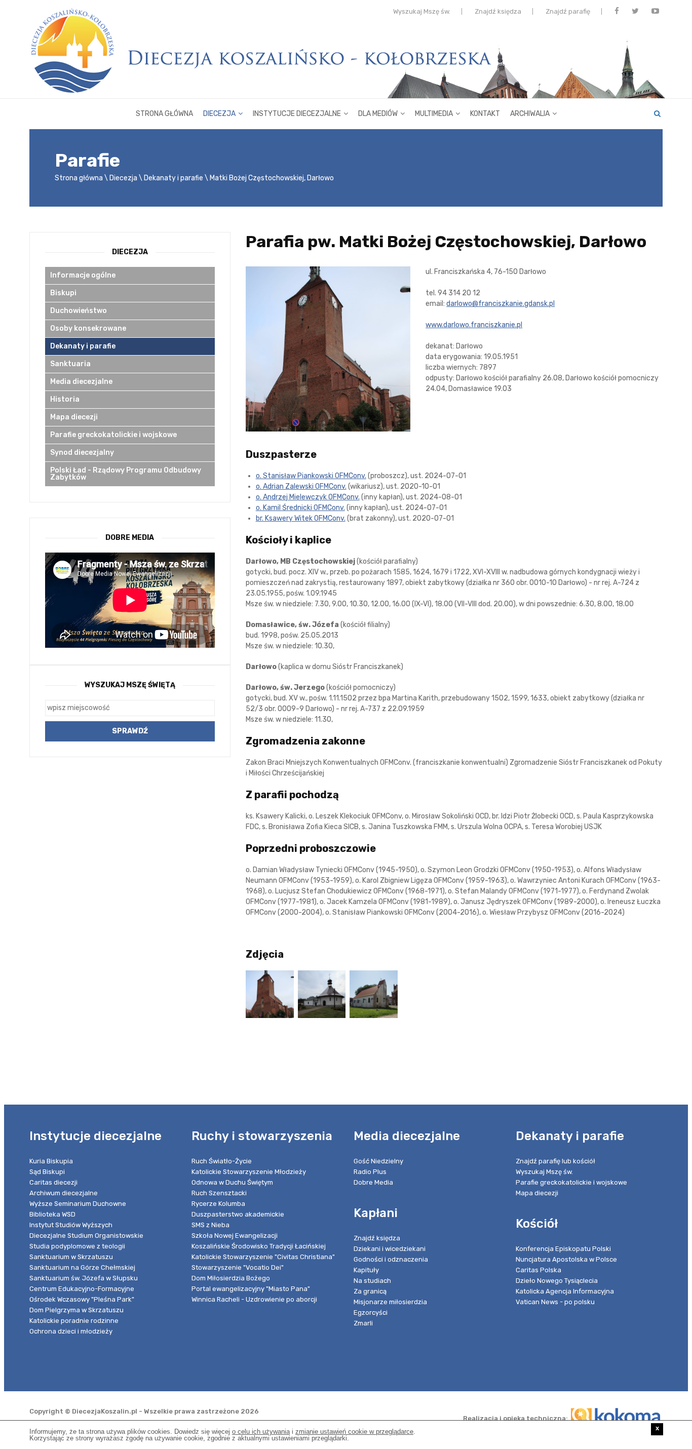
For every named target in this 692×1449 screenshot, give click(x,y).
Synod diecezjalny (82, 452)
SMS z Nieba (210, 1225)
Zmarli (363, 1323)
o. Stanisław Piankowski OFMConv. (311, 476)
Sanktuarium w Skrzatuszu (71, 1257)
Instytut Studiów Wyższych (70, 1225)
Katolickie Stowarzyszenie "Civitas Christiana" (263, 1257)
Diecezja (219, 113)
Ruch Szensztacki (219, 1193)
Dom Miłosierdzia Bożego (230, 1278)
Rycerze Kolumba (218, 1203)
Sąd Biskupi (47, 1172)
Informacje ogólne (83, 275)
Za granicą (370, 1291)
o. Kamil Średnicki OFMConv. (300, 507)
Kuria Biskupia (51, 1161)
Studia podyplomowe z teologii (77, 1246)
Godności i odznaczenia (391, 1259)
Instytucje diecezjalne (297, 113)
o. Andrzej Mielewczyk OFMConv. (308, 497)
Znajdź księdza (498, 11)
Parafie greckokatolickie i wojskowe (113, 434)
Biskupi (63, 293)
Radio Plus (370, 1172)
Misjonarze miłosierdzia (390, 1302)
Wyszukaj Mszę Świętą (130, 685)
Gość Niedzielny (378, 1161)
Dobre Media (373, 1182)
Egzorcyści (371, 1312)
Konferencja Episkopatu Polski (563, 1248)
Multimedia (434, 113)
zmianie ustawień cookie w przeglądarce (354, 1431)
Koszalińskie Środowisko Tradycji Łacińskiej (258, 1246)
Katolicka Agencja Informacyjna (565, 1291)
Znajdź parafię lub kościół (555, 1161)
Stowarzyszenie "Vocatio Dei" (237, 1267)
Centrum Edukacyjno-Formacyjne (81, 1289)
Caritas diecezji (53, 1182)
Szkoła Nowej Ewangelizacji (234, 1235)
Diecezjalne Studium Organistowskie (86, 1235)
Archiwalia (530, 113)
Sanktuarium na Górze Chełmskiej (82, 1267)
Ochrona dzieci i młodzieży (70, 1331)
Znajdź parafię (568, 11)
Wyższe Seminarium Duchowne (77, 1203)
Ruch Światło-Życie (221, 1161)
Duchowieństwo (78, 310)
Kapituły (366, 1270)
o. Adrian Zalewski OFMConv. (301, 486)
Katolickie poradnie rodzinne (74, 1320)
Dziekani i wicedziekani (390, 1248)
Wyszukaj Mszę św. (421, 11)
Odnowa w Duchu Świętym (232, 1182)
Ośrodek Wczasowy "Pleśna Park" (81, 1299)
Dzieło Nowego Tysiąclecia (557, 1280)
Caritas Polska (538, 1270)
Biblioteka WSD (52, 1214)
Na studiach (372, 1280)
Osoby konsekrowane (88, 328)
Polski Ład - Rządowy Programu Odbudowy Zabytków (125, 474)
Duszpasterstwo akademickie (237, 1214)
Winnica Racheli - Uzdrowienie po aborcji (254, 1299)
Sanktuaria (70, 364)
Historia (65, 399)
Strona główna (164, 113)
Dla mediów (378, 113)
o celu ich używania (261, 1431)
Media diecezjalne (81, 381)
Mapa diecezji (74, 417)
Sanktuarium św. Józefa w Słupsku (83, 1278)
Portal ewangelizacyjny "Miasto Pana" (250, 1289)
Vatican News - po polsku (555, 1302)
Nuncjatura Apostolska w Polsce (566, 1259)
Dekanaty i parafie (173, 178)
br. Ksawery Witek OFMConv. (300, 518)
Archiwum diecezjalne (63, 1193)
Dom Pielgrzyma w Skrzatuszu (76, 1310)
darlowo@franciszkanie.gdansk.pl (500, 303)
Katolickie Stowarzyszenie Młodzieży (248, 1172)
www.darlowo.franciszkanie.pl (474, 325)
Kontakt (485, 113)
